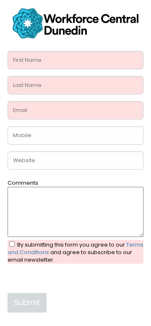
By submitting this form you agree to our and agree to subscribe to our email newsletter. (75, 252)
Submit (27, 303)
